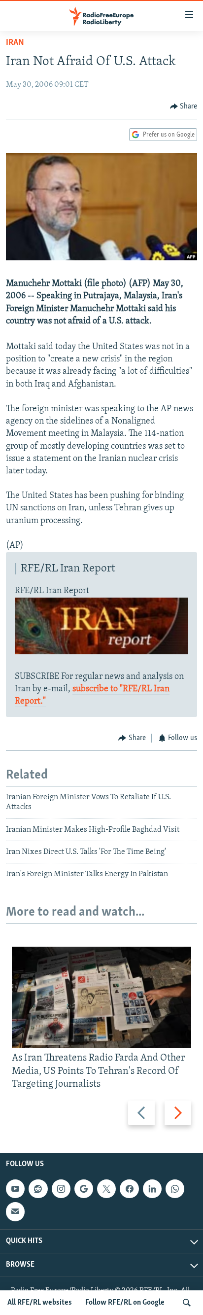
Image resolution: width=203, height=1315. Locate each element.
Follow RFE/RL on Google (125, 1303)
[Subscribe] (15, 1211)
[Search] (187, 1302)
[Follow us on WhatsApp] (175, 1188)
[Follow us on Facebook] (129, 1188)
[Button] (184, 106)
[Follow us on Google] (83, 1188)
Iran (15, 42)
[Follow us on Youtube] (15, 1188)
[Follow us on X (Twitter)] (106, 1188)
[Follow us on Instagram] (61, 1188)
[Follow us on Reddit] (38, 1188)
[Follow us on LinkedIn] (152, 1188)
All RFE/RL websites (39, 1303)
